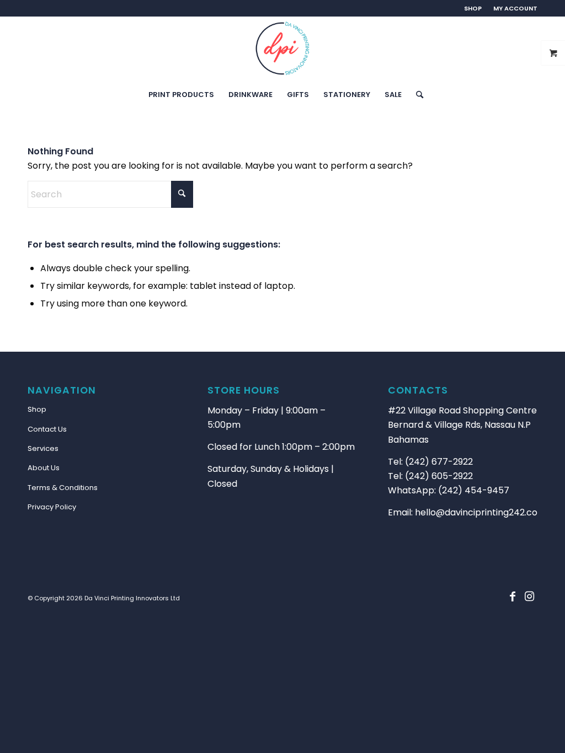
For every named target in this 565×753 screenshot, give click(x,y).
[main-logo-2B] (282, 48)
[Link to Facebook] (512, 596)
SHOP (473, 8)
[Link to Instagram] (529, 596)
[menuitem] (473, 8)
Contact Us (47, 429)
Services (43, 448)
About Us (44, 467)
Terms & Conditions (63, 487)
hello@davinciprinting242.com (480, 512)
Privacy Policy (52, 507)
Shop (37, 409)
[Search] (416, 95)
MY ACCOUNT (515, 8)
